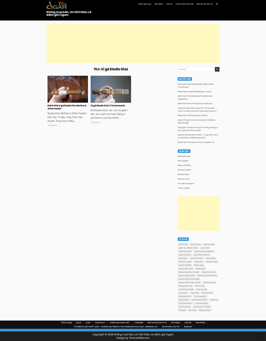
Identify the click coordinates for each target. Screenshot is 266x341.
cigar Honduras (185, 255)
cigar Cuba (205, 248)
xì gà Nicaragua (201, 303)
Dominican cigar (185, 262)
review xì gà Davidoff (187, 275)
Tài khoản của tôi (171, 326)
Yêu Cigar (192, 310)
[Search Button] (217, 4)
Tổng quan (66, 322)
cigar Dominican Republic (204, 251)
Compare (138, 322)
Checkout (100, 322)
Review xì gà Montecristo (207, 275)
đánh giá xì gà (205, 310)
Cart (88, 322)
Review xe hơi (184, 179)
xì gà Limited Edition (199, 300)
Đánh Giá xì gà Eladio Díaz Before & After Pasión (67, 107)
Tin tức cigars (67, 85)
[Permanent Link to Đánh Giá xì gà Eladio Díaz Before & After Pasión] (68, 89)
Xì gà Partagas (184, 307)
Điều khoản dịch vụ (205, 4)
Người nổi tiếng (184, 165)
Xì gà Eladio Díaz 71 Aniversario (108, 105)
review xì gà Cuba (209, 272)
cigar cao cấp (208, 244)
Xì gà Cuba (183, 293)
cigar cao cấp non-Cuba (188, 248)
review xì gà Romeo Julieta (189, 279)
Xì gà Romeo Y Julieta (201, 307)
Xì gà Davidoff (207, 293)
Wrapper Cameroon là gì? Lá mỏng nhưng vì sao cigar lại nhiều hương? (198, 129)
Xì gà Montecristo (185, 303)
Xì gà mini (214, 300)
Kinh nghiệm (183, 160)
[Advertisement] (129, 43)
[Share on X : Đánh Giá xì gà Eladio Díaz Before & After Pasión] (61, 101)
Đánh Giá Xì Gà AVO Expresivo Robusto (195, 103)
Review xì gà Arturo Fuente (189, 272)
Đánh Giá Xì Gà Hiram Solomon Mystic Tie (196, 142)
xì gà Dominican (185, 296)
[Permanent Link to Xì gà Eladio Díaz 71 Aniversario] (111, 89)
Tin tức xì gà (199, 286)
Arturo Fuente (195, 244)
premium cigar (212, 262)
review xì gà (200, 268)
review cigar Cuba (186, 268)
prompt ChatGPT (185, 265)
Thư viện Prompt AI (186, 183)
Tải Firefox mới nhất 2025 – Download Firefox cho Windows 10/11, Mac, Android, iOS (115, 326)
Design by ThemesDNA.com (133, 338)
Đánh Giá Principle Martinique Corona (194, 91)
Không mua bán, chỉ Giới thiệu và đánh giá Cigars (68, 13)
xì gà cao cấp (201, 289)
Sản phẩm (158, 4)
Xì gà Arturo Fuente (186, 289)
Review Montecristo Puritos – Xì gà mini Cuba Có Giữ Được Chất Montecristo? (198, 136)
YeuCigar (182, 310)
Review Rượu (183, 174)
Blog (78, 322)
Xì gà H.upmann (200, 296)
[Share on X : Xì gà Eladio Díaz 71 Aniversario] (104, 101)
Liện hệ (169, 4)
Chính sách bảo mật (184, 4)
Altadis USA (183, 244)
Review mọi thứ (184, 169)
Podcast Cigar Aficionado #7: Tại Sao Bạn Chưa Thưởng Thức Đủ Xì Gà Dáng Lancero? (197, 109)
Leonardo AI (198, 262)
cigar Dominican (185, 251)
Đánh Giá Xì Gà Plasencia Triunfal (192, 115)
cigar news (183, 258)
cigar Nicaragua (196, 258)
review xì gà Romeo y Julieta (190, 282)
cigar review (210, 258)
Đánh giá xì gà (144, 4)
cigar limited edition (201, 255)
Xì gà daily (194, 293)
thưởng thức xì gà (185, 286)
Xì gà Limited (184, 300)
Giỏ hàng (175, 322)
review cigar (199, 265)
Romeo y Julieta (209, 282)
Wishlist (188, 326)
